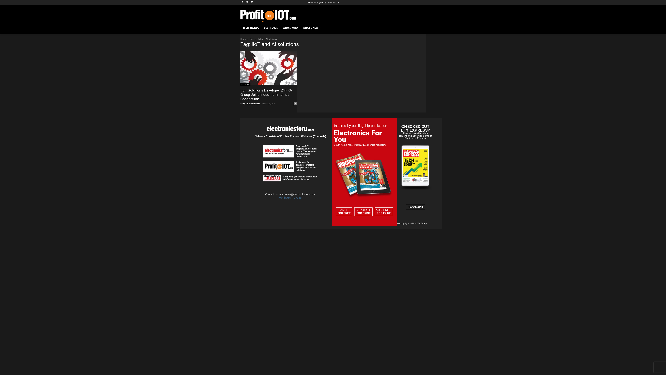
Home (243, 39)
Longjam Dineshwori (250, 103)
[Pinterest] (291, 197)
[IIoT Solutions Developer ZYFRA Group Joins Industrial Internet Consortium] (268, 68)
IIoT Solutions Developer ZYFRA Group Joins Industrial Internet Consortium (266, 94)
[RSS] (294, 197)
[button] (421, 28)
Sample (344, 212)
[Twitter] (297, 197)
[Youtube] (300, 197)
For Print (363, 213)
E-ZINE (419, 206)
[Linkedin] (285, 197)
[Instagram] (247, 3)
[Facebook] (242, 3)
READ (415, 206)
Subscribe (363, 212)
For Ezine (384, 213)
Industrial (245, 84)
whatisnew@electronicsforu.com (297, 194)
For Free (344, 213)
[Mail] (288, 197)
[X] (252, 3)
